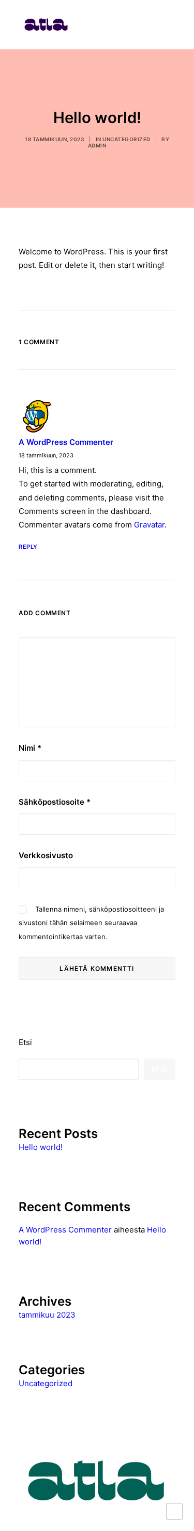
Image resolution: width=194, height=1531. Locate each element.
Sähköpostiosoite (55, 802)
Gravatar (149, 525)
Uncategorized (126, 139)
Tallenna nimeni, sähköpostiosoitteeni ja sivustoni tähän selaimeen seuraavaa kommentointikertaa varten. (91, 923)
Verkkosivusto (46, 855)
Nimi (30, 748)
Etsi (25, 1042)
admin (97, 145)
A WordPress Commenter (66, 442)
